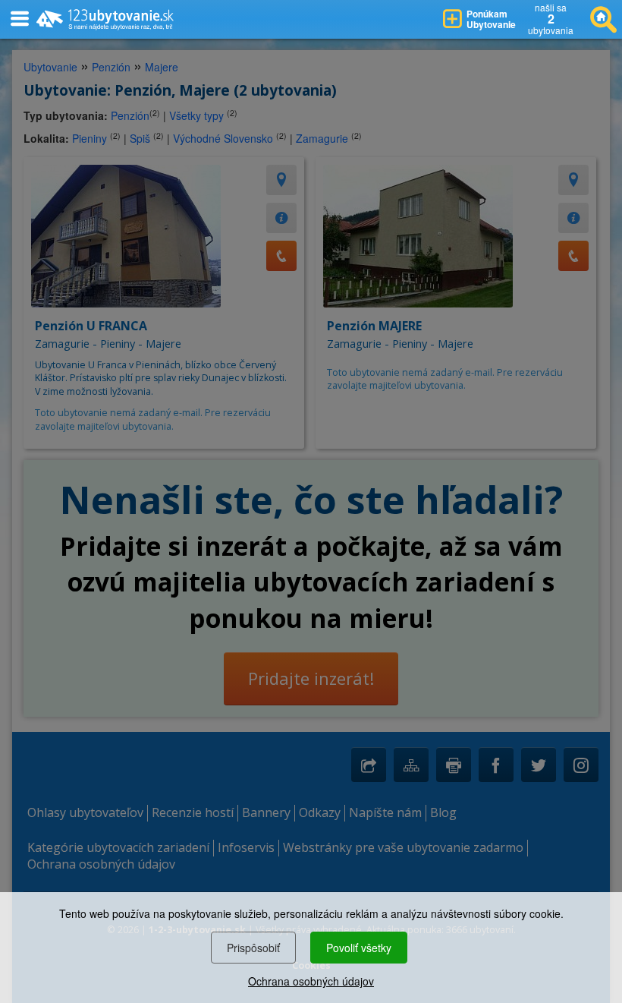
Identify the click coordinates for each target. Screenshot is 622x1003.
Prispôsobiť (253, 947)
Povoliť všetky (358, 947)
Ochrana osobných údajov (311, 981)
